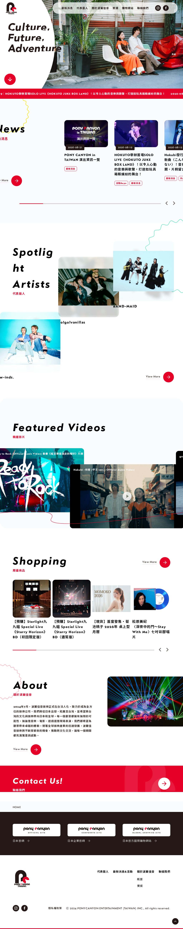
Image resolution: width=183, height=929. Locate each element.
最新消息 (70, 168)
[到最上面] (175, 921)
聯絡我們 (164, 871)
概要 (140, 879)
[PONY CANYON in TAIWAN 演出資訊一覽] (86, 122)
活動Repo (121, 183)
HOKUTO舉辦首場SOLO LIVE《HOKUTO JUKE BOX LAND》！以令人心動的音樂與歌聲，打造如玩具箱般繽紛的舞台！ (135, 164)
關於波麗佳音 (145, 871)
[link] (110, 44)
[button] (166, 203)
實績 (140, 886)
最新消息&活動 (123, 871)
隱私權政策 (55, 908)
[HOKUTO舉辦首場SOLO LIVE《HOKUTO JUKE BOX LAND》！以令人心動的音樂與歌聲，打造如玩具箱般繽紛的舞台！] (136, 122)
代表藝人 (103, 871)
